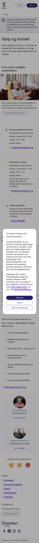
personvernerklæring (22, 289)
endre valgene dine (19, 287)
